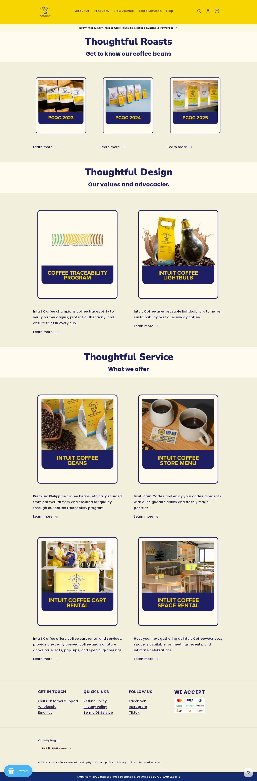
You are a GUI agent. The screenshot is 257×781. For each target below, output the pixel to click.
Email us (45, 712)
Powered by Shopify (78, 762)
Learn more (43, 147)
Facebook (137, 701)
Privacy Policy (95, 706)
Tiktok (134, 712)
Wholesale (47, 706)
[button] (101, 11)
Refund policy (104, 762)
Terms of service (149, 762)
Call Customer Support (58, 701)
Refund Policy (95, 701)
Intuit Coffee (57, 762)
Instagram (138, 706)
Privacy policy (126, 762)
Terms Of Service (98, 712)
